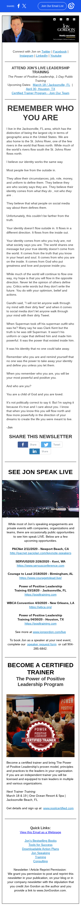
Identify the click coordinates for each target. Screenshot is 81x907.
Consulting (40, 861)
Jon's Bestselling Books (41, 840)
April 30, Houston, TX (40, 89)
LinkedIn (42, 55)
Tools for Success (40, 844)
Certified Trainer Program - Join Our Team (40, 93)
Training (40, 857)
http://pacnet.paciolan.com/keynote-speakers (40, 553)
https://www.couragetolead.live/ (40, 578)
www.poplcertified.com (58, 808)
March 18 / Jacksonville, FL (51, 85)
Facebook (60, 51)
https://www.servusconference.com (40, 565)
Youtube (56, 55)
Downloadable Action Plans (40, 849)
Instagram (26, 55)
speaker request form (42, 644)
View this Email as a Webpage (40, 832)
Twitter (46, 51)
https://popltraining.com (41, 594)
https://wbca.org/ (40, 607)
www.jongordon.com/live (49, 632)
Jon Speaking (40, 853)
